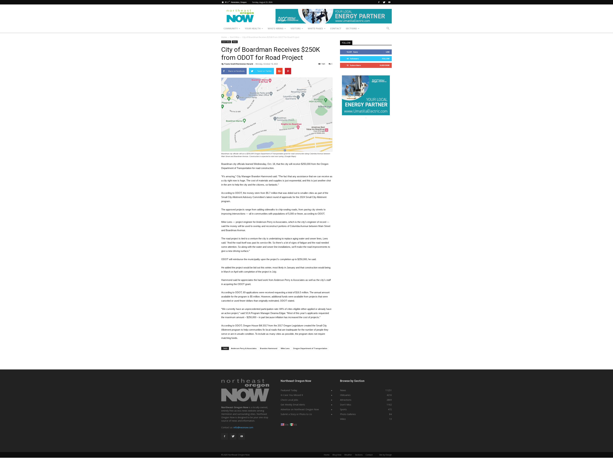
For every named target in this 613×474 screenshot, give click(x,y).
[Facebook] (378, 2)
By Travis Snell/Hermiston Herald (237, 64)
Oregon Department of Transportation (310, 348)
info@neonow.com (243, 427)
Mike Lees (285, 348)
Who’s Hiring (275, 28)
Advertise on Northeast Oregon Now (300, 409)
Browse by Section (352, 381)
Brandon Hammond (268, 348)
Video (343, 418)
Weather (348, 454)
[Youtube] (389, 2)
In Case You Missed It (292, 395)
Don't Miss (226, 42)
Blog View (337, 454)
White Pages (315, 28)
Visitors (296, 28)
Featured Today (289, 390)
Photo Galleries (348, 414)
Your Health (253, 28)
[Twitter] (384, 2)
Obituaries (345, 395)
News (235, 42)
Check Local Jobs (289, 399)
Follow (386, 58)
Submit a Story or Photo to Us (296, 414)
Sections (351, 28)
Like (388, 52)
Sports (343, 409)
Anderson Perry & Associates (244, 348)
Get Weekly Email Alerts (293, 404)
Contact (335, 28)
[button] (388, 28)
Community (230, 28)
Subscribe (385, 65)
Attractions (345, 399)
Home (224, 37)
